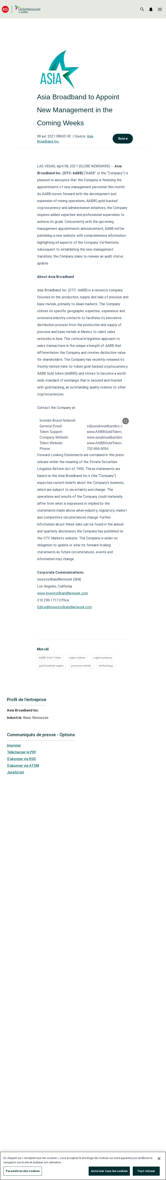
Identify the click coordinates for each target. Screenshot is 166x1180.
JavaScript (15, 772)
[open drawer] (160, 9)
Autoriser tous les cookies (109, 1171)
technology (106, 665)
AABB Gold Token (50, 657)
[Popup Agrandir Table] (125, 421)
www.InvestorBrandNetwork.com (62, 593)
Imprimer (14, 745)
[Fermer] (159, 1158)
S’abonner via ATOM (23, 766)
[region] (83, 1166)
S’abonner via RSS (21, 759)
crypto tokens (77, 657)
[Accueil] (21, 9)
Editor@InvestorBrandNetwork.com (64, 607)
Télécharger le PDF (21, 752)
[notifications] (151, 9)
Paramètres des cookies (23, 1171)
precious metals (81, 665)
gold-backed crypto (51, 665)
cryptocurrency (102, 657)
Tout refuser (146, 1171)
